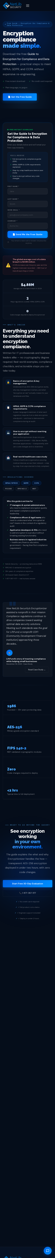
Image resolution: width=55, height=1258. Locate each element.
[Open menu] (27, 5)
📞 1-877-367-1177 (27, 893)
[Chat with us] (48, 1251)
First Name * (13, 186)
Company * (12, 221)
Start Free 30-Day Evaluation (27, 883)
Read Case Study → (37, 669)
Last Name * (13, 199)
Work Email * (13, 210)
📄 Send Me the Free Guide (27, 234)
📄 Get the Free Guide (20, 97)
